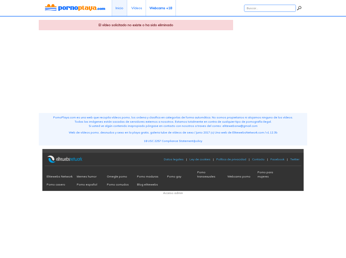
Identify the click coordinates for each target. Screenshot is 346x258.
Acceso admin (173, 193)
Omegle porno (117, 176)
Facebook (277, 159)
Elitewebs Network (59, 176)
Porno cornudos (118, 184)
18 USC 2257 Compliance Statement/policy (173, 141)
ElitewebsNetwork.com (248, 132)
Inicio (119, 8)
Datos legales (174, 159)
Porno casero (56, 184)
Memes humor (87, 176)
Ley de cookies (199, 159)
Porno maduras (147, 176)
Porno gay (174, 176)
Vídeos (136, 8)
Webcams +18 (160, 8)
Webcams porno (238, 176)
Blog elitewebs (147, 184)
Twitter (294, 159)
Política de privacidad (231, 159)
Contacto (258, 159)
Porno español (87, 184)
